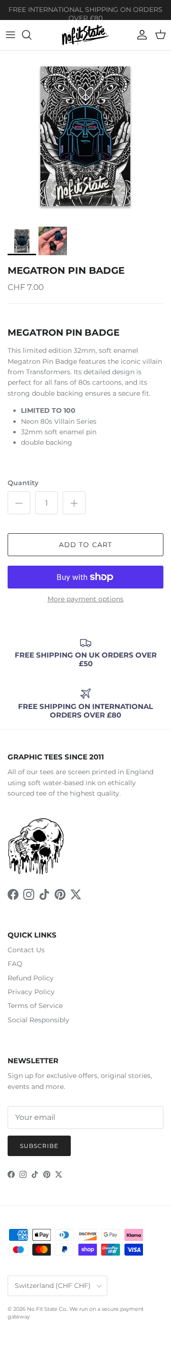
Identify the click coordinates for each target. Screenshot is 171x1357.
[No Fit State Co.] (85, 35)
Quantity (23, 483)
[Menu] (10, 34)
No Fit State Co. (47, 1309)
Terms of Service (35, 1005)
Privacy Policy (31, 992)
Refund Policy (31, 978)
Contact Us (26, 950)
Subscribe (39, 1145)
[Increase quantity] (74, 502)
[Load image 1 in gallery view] (85, 136)
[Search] (31, 34)
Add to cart (85, 544)
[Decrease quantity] (19, 502)
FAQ (15, 963)
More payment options (86, 599)
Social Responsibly (38, 1020)
